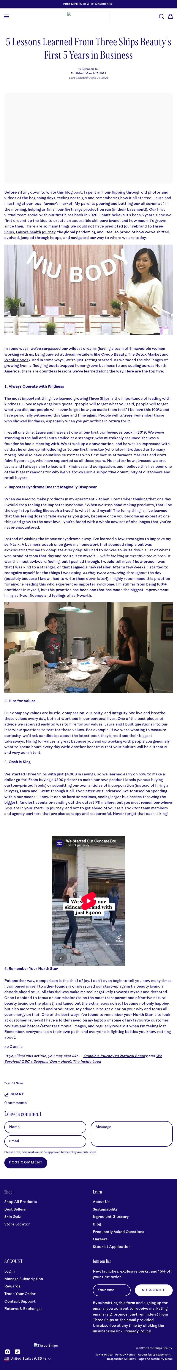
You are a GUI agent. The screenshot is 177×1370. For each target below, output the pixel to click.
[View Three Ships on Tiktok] (17, 1352)
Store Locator (17, 1224)
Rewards (12, 1286)
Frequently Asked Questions (118, 1232)
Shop (8, 1192)
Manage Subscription (23, 1279)
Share (17, 1094)
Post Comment (26, 1162)
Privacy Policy (138, 1331)
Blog (97, 1224)
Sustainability (105, 1209)
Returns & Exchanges (23, 1309)
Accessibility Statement (154, 1355)
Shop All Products (20, 1202)
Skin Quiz (12, 1217)
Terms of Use (103, 1355)
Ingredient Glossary (111, 1217)
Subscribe (153, 1290)
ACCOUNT (13, 1261)
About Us (101, 1202)
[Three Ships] (88, 16)
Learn (97, 1192)
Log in (9, 1271)
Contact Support (20, 1301)
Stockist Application (112, 1247)
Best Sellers (15, 1209)
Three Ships (99, 399)
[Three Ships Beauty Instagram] (88, 334)
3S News (17, 1083)
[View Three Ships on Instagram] (7, 1352)
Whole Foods (16, 360)
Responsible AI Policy (121, 1359)
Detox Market (148, 354)
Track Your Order (20, 1294)
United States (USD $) (28, 1358)
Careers (100, 1239)
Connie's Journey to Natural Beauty (115, 1056)
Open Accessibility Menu (156, 1359)
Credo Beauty (113, 354)
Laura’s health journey (35, 232)
